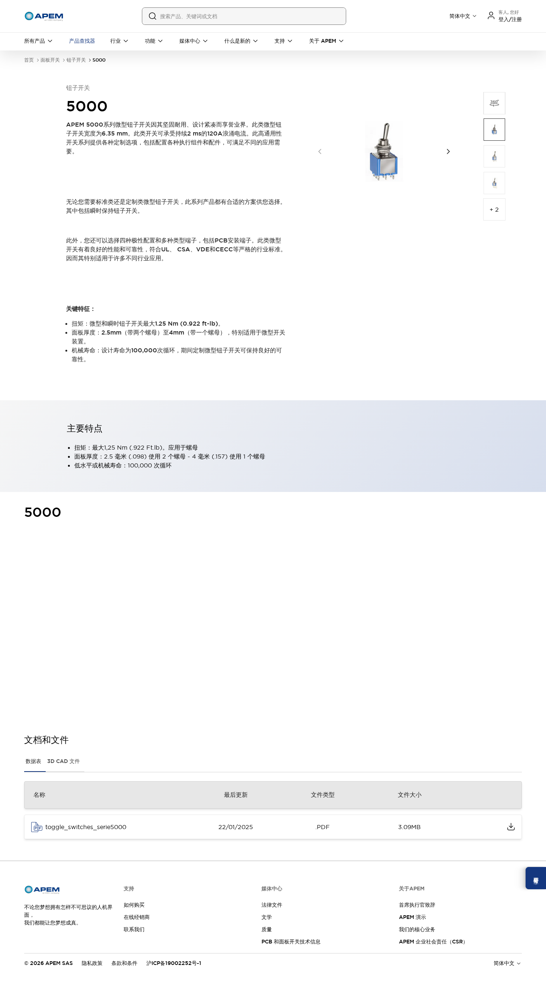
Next (448, 151)
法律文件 (271, 904)
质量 (266, 929)
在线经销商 (137, 917)
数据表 (33, 761)
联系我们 (134, 929)
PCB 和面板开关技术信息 (291, 941)
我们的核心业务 (417, 929)
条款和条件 (124, 963)
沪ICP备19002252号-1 (173, 963)
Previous (319, 151)
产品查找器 (82, 41)
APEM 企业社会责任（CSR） (433, 941)
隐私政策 (92, 963)
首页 (29, 60)
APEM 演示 (412, 917)
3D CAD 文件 (63, 761)
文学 (266, 917)
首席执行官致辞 (417, 904)
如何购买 (134, 904)
